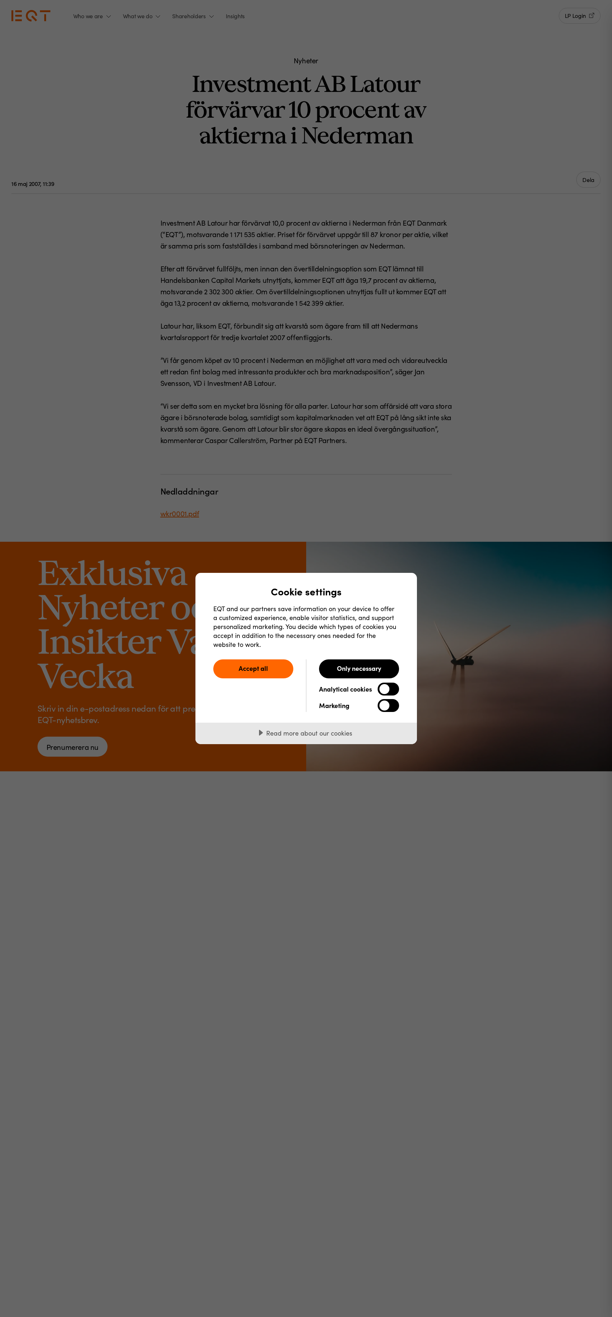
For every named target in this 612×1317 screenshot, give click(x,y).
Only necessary (359, 668)
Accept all (253, 668)
